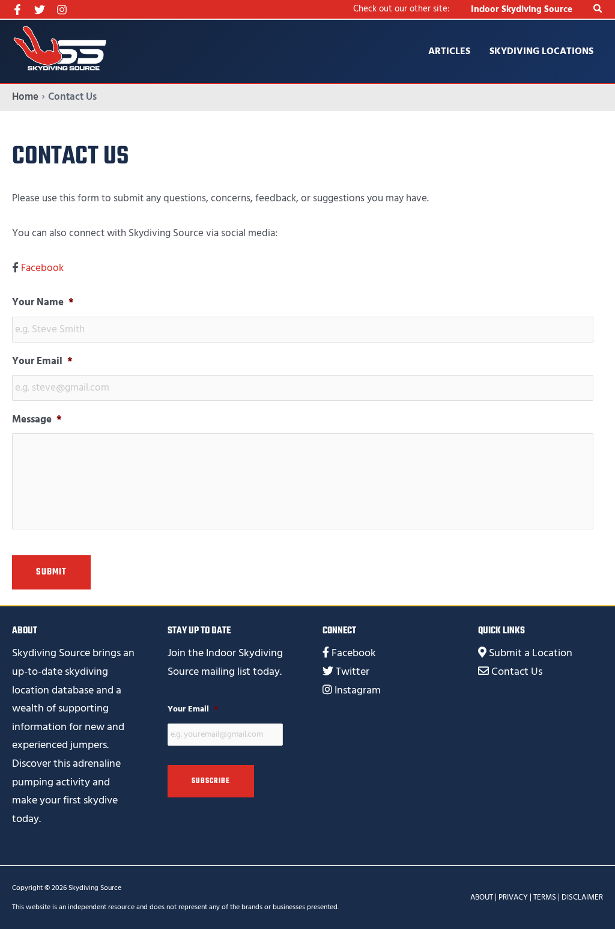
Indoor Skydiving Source (521, 9)
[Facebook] (17, 9)
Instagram (358, 690)
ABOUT (481, 897)
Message (37, 419)
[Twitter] (39, 9)
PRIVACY (513, 897)
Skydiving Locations (541, 51)
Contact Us (516, 671)
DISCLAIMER (582, 897)
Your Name (43, 302)
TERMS (544, 897)
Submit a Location (530, 652)
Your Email (42, 361)
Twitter (352, 671)
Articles (449, 51)
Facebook (42, 268)
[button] (598, 9)
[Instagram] (61, 9)
